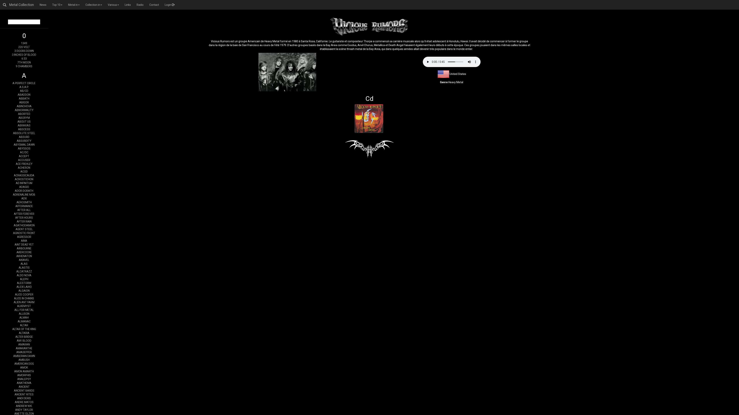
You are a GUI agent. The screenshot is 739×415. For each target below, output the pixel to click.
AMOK (24, 367)
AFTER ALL (24, 210)
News (43, 4)
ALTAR (24, 325)
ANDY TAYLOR (24, 409)
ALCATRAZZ (24, 271)
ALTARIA (24, 332)
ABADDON (24, 94)
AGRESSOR (24, 236)
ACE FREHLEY (24, 163)
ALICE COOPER (24, 294)
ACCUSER (24, 160)
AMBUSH (24, 359)
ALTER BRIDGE (24, 336)
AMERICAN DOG (24, 363)
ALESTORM (24, 283)
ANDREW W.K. (24, 406)
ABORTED (24, 113)
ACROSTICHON (24, 179)
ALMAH (24, 317)
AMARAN (24, 344)
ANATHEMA (24, 382)
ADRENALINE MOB (24, 194)
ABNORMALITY (24, 110)
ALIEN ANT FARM (24, 302)
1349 (24, 43)
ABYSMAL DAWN (24, 144)
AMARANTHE (24, 348)
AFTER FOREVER (24, 213)
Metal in (73, 4)
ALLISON (24, 313)
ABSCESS (24, 129)
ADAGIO (24, 186)
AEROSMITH (24, 202)
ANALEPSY (24, 379)
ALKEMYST (24, 306)
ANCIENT (24, 386)
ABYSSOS (24, 148)
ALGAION (24, 290)
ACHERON (24, 167)
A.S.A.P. (24, 87)
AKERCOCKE (24, 252)
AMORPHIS (24, 375)
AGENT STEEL (24, 229)
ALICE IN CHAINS (24, 298)
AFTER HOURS (24, 217)
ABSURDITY (24, 140)
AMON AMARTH (24, 371)
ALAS (24, 263)
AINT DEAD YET (24, 244)
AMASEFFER (24, 352)
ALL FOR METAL (24, 309)
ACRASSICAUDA (24, 175)
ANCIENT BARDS (24, 390)
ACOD (24, 171)
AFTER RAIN (24, 221)
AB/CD (24, 90)
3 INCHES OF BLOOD (24, 54)
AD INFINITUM (24, 183)
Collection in (92, 4)
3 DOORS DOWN (24, 50)
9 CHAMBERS (24, 66)
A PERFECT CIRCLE (24, 83)
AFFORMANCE (24, 206)
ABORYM (24, 117)
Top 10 (56, 4)
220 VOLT (24, 47)
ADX (24, 198)
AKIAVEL (24, 259)
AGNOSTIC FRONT (24, 233)
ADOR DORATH (24, 190)
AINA (24, 240)
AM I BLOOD (24, 340)
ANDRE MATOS (24, 402)
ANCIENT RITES (24, 394)
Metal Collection (21, 5)
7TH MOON (24, 62)
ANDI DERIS (24, 398)
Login (168, 4)
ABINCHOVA (24, 106)
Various (112, 4)
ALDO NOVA (24, 275)
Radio (140, 4)
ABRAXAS (24, 125)
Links (128, 4)
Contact (154, 4)
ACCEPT (24, 156)
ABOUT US (24, 121)
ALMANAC (24, 321)
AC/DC (24, 152)
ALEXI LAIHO (24, 286)
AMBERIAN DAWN (24, 356)
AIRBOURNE (24, 248)
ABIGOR (24, 102)
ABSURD (24, 137)
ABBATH (24, 98)
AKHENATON (24, 256)
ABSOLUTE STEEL (24, 133)
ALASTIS (24, 267)
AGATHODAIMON (24, 225)
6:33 (24, 58)
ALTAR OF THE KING (24, 329)
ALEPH (24, 279)
